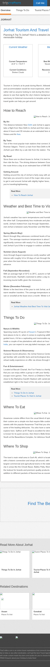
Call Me (40, 3)
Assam (32, 332)
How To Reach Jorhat (23, 195)
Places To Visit (6, 615)
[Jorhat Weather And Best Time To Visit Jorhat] (18, 54)
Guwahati (38, 612)
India (5, 344)
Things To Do (22, 10)
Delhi (30, 125)
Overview (5, 10)
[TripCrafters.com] (12, 3)
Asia (18, 134)
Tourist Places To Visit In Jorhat (27, 396)
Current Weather (18, 47)
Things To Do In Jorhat (24, 393)
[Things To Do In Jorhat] (14, 559)
